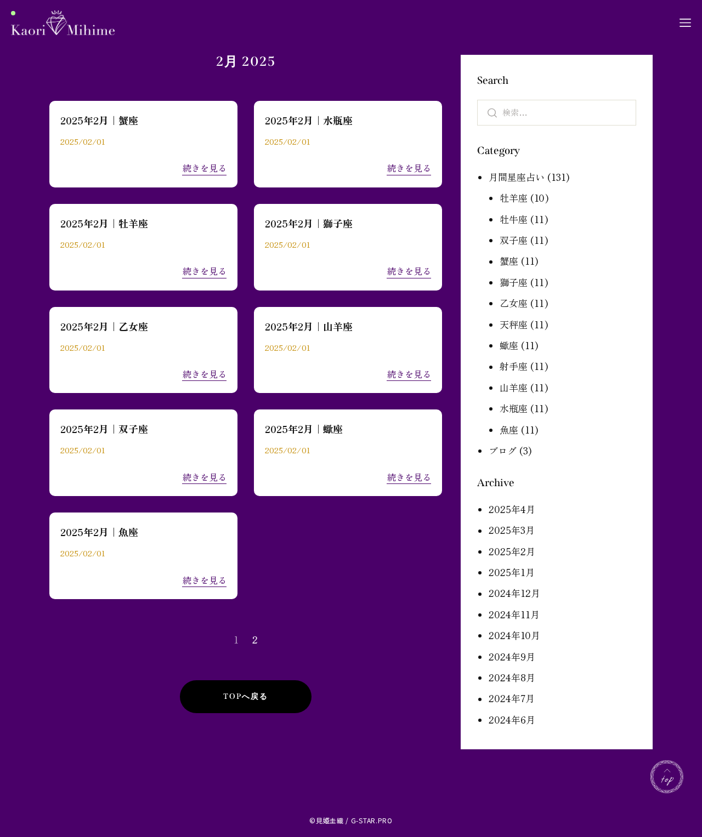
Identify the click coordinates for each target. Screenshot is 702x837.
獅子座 (514, 282)
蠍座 (509, 345)
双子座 (514, 240)
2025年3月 (512, 530)
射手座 (514, 366)
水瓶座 (514, 408)
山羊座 (514, 387)
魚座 (509, 429)
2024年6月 (512, 719)
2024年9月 (512, 656)
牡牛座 (514, 219)
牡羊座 (514, 197)
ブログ (503, 450)
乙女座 (514, 303)
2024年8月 (512, 677)
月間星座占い (517, 177)
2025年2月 (512, 551)
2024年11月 (514, 614)
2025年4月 (512, 509)
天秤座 (514, 324)
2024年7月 (512, 698)
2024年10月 (514, 635)
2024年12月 (514, 593)
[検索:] (556, 111)
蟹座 (509, 260)
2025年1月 (512, 572)
